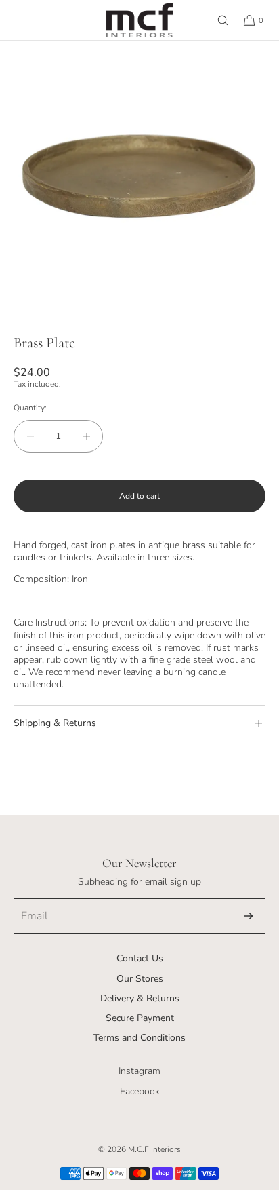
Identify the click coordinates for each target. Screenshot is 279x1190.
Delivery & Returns (139, 998)
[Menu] (30, 20)
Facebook (140, 1091)
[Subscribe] (248, 916)
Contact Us (139, 958)
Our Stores (139, 978)
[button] (216, 20)
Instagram (139, 1070)
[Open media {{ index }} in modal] (139, 180)
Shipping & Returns (55, 722)
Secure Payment (140, 1018)
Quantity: (30, 407)
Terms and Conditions (139, 1037)
